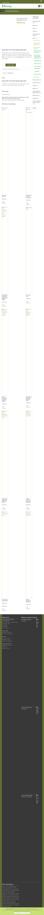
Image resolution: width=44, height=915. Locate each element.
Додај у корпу (10, 65)
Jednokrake (37, 68)
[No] (42, 911)
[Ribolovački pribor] (6, 6)
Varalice (34, 31)
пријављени (9, 100)
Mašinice (34, 25)
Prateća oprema (36, 79)
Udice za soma (37, 63)
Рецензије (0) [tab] (10, 73)
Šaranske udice (37, 60)
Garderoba (35, 98)
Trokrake (9, 69)
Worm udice (35, 77)
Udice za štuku (16, 69)
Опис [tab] (5, 73)
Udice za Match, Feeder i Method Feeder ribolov (37, 56)
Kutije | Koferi (35, 95)
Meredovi (34, 88)
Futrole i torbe (35, 82)
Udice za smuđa (37, 74)
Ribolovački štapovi (36, 21)
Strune (34, 28)
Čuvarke (34, 85)
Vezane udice (35, 40)
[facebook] (41, 1)
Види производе (4, 202)
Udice (12, 69)
